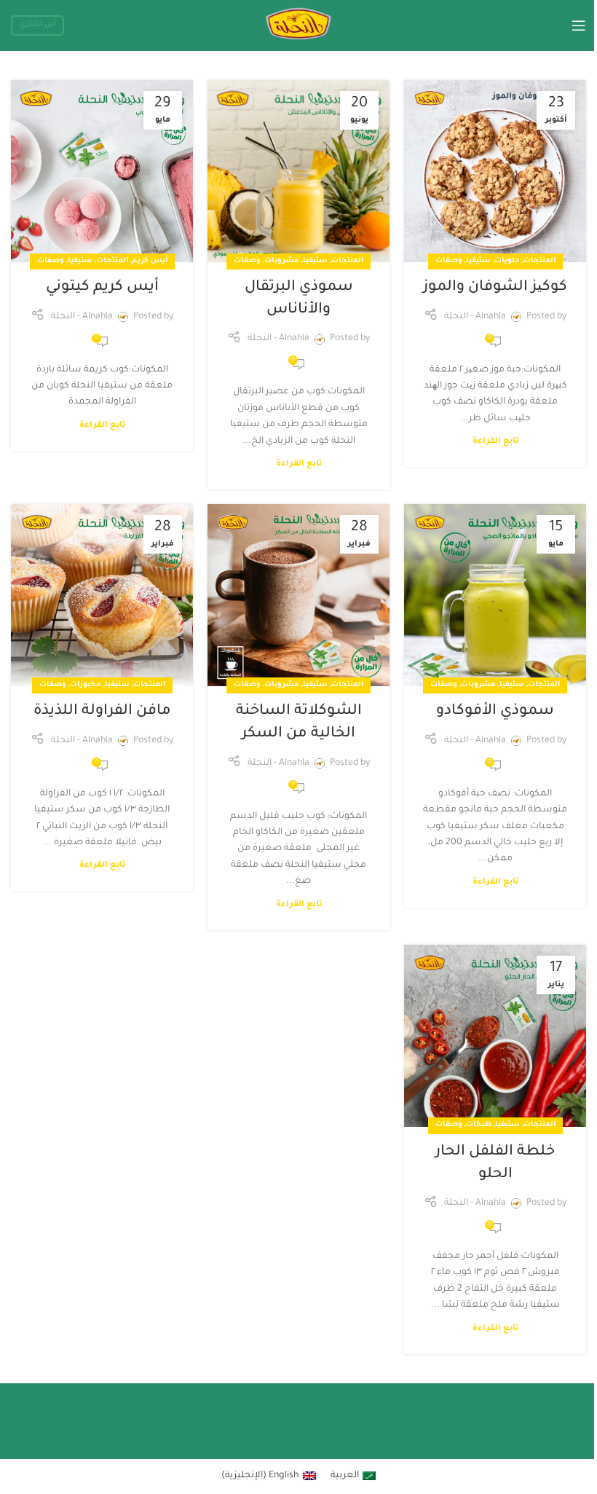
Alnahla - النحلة (475, 317)
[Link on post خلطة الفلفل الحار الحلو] (495, 1036)
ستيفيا (478, 261)
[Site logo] (298, 26)
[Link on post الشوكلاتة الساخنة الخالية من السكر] (298, 595)
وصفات (448, 261)
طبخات (478, 1125)
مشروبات (281, 261)
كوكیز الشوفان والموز (495, 288)
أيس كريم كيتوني (102, 288)
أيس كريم (149, 261)
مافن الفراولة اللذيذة (102, 712)
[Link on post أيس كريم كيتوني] (102, 171)
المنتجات (539, 261)
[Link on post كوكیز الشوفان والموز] (495, 171)
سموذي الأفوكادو (495, 712)
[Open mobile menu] (578, 25)
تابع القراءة (495, 441)
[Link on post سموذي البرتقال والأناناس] (298, 171)
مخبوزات (85, 685)
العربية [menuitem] (345, 1476)
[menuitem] (353, 1476)
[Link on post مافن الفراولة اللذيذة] (102, 595)
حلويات (507, 261)
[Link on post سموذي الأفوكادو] (495, 595)
